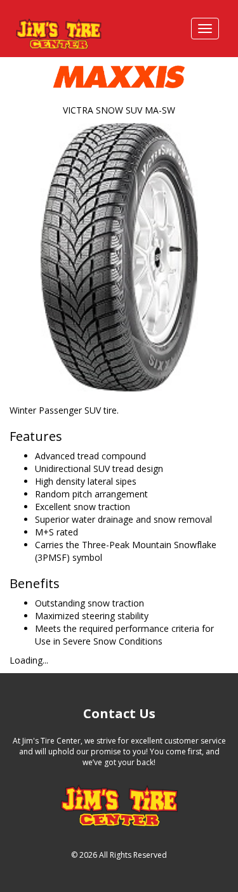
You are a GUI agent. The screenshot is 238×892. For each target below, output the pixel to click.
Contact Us (119, 713)
